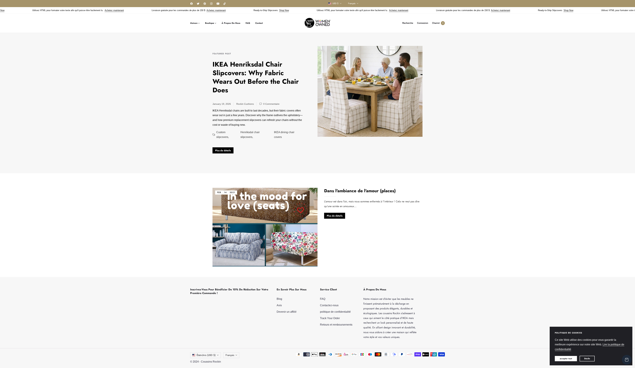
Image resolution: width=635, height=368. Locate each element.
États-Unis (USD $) (206, 355)
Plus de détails (223, 150)
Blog (279, 298)
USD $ (336, 3)
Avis (279, 305)
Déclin (587, 358)
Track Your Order (330, 318)
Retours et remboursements (336, 324)
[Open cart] (627, 360)
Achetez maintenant (96, 10)
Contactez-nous (329, 305)
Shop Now (267, 10)
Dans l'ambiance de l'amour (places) (360, 191)
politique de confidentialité (335, 311)
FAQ (322, 298)
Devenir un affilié (286, 311)
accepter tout (566, 358)
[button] (407, 23)
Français (351, 3)
